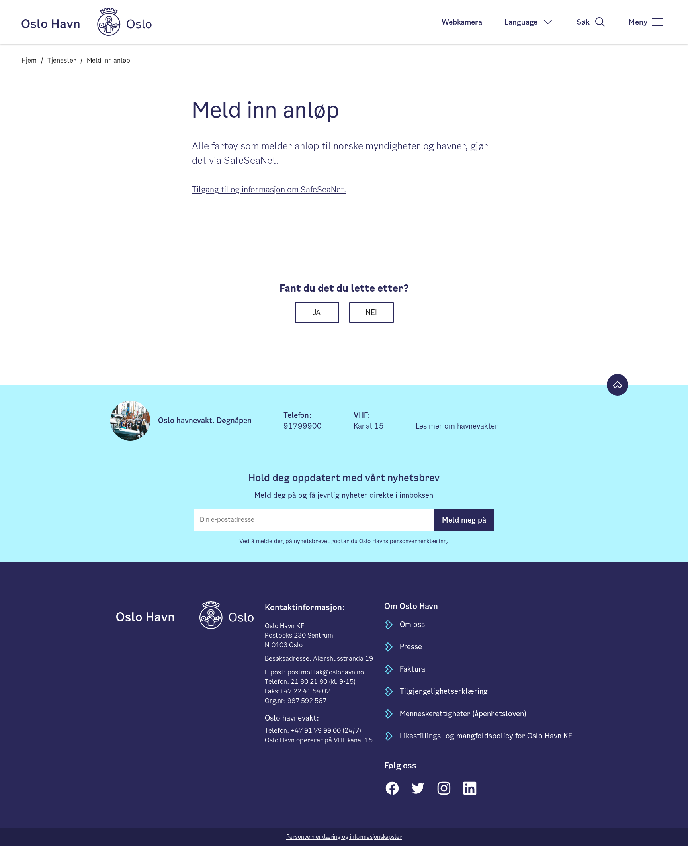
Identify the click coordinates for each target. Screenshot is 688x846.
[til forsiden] (157, 614)
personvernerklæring (418, 541)
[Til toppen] (617, 385)
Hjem (29, 60)
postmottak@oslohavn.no (325, 672)
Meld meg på (464, 520)
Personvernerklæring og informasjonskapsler (344, 837)
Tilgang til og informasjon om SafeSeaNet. (269, 189)
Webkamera (462, 22)
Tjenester (61, 60)
